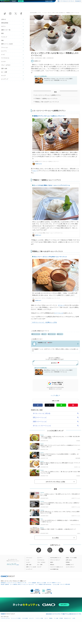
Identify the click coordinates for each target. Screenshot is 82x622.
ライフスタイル (5, 58)
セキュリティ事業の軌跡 (65, 584)
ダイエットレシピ (36, 334)
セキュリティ (31, 618)
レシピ (3, 54)
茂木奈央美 (78, 458)
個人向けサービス (67, 618)
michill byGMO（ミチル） (36, 12)
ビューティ (4, 51)
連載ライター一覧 (5, 29)
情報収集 (50, 618)
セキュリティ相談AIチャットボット (54, 582)
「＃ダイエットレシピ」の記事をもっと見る (44, 322)
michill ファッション (76, 498)
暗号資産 (61, 618)
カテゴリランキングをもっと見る (55, 481)
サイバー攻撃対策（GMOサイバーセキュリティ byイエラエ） (22, 584)
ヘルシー (34, 170)
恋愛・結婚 (4, 68)
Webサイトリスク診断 (41, 582)
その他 (73, 618)
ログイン (3, 26)
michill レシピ (37, 61)
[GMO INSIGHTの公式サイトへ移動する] (8, 576)
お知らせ (3, 19)
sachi (79, 449)
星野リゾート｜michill (6, 44)
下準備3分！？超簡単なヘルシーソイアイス (46, 98)
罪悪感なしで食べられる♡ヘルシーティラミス (47, 101)
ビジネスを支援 (25, 618)
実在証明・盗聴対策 (5, 584)
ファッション (4, 47)
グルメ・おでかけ (5, 65)
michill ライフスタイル (75, 524)
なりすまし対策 (56, 584)
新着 (2, 33)
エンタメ (3, 61)
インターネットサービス (5, 618)
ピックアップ (4, 79)
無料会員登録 (4, 22)
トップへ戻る (55, 395)
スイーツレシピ (58, 313)
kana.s (78, 533)
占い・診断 (4, 72)
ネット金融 (56, 618)
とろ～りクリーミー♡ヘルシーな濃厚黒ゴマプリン (48, 95)
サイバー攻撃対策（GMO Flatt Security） (43, 584)
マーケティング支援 (39, 618)
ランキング (4, 37)
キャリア (3, 75)
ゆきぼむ (78, 440)
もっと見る (55, 538)
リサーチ (46, 618)
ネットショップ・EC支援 (15, 618)
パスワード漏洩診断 (32, 582)
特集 (2, 40)
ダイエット (61, 305)
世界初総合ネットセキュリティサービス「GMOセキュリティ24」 (14, 582)
